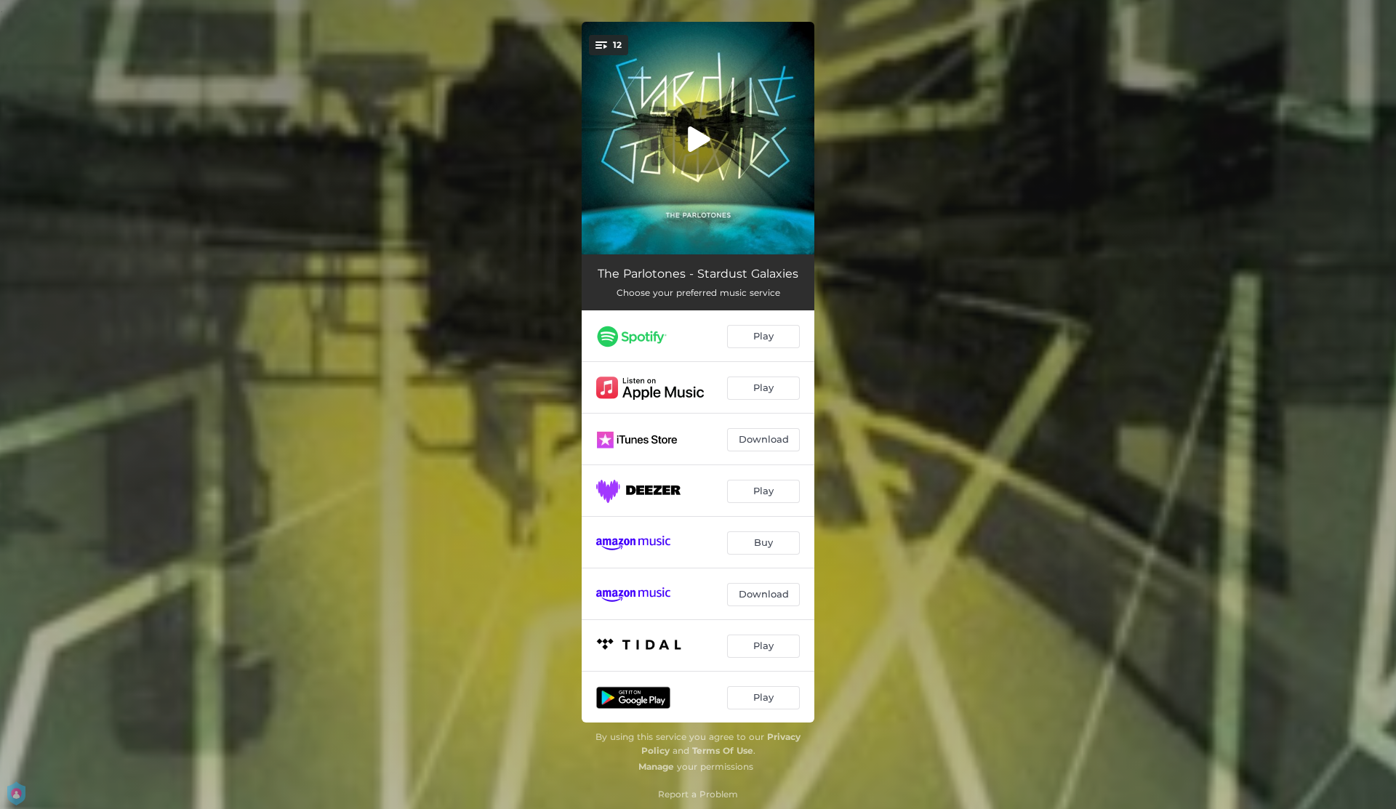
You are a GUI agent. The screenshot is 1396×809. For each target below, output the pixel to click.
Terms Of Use (722, 750)
